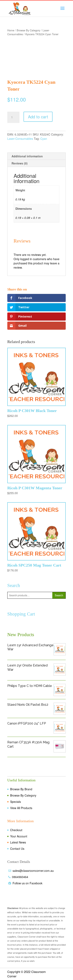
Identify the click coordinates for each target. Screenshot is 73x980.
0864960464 (20, 877)
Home (10, 30)
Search (59, 595)
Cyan (43, 139)
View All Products (21, 808)
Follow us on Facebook (27, 883)
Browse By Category (28, 30)
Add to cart (38, 117)
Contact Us (17, 849)
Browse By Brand (21, 789)
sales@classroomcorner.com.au (33, 871)
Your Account (18, 836)
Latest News (18, 842)
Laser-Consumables (20, 139)
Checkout (16, 830)
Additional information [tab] (27, 156)
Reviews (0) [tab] (20, 163)
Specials (15, 802)
